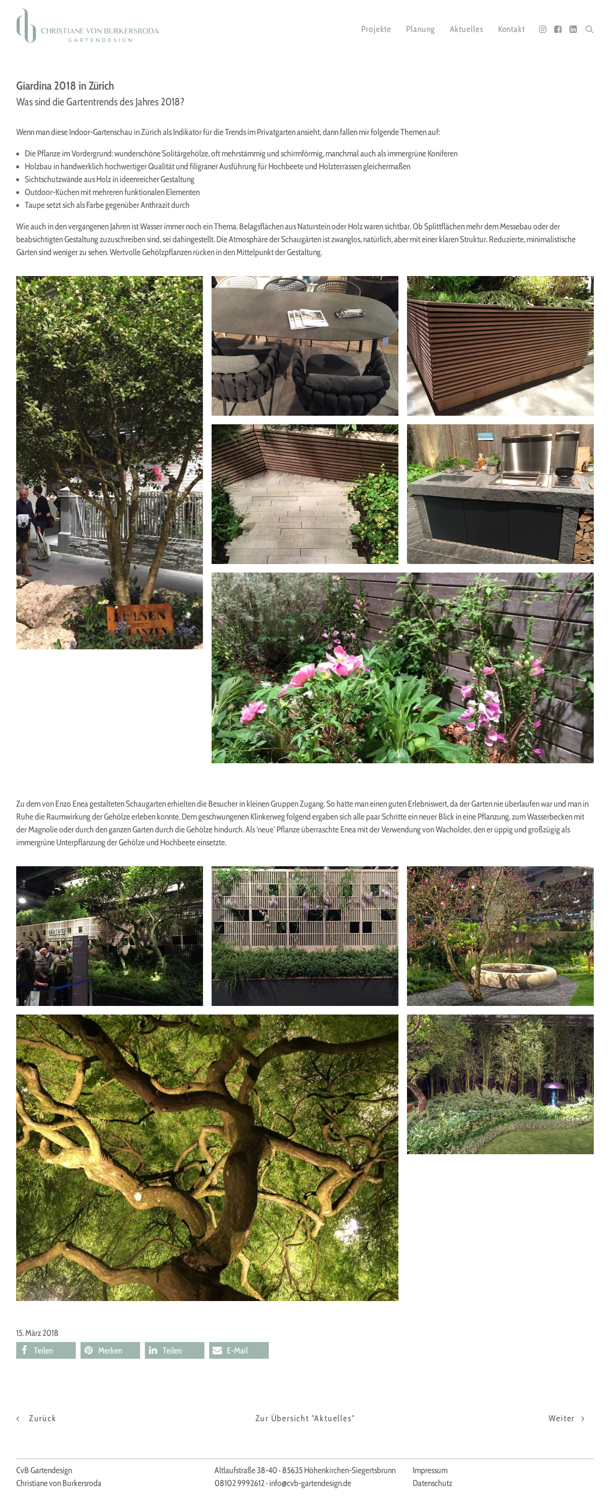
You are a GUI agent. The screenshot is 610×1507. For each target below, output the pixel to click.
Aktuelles (466, 29)
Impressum (430, 1470)
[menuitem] (376, 29)
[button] (543, 29)
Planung (420, 29)
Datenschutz (432, 1483)
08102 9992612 (239, 1483)
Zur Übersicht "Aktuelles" (305, 1418)
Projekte (376, 29)
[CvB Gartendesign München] (87, 25)
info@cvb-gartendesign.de (310, 1483)
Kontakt (511, 29)
